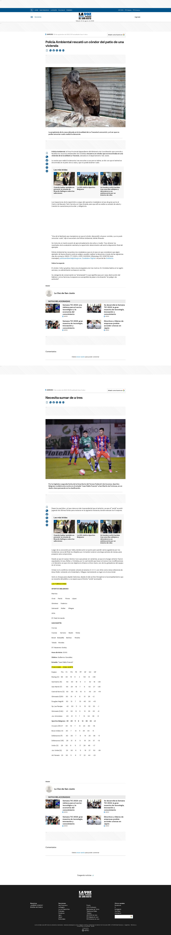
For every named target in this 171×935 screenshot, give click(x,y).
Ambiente (109, 258)
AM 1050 (120, 10)
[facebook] (54, 50)
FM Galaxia (128, 10)
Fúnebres (69, 10)
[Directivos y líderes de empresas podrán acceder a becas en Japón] (94, 324)
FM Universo (136, 10)
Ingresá (137, 17)
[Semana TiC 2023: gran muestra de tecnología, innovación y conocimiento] (53, 324)
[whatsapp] (50, 50)
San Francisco (44, 10)
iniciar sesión (80, 357)
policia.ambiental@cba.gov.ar (70, 258)
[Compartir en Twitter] (57, 50)
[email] (60, 50)
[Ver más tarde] (47, 50)
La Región (54, 10)
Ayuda (92, 926)
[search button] (31, 10)
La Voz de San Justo (64, 293)
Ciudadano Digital (88, 258)
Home (36, 10)
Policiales (61, 10)
